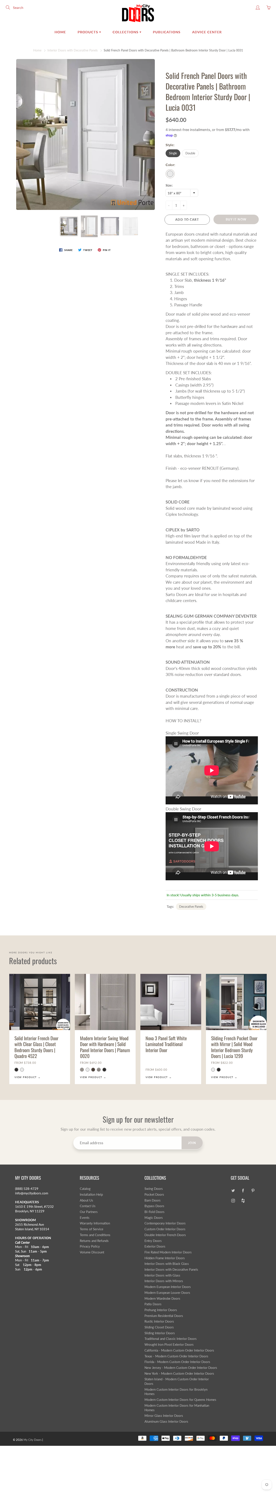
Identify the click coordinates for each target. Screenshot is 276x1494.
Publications (166, 32)
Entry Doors (153, 1241)
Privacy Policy (90, 1246)
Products (88, 32)
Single (173, 153)
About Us (86, 1200)
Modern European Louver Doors (167, 1292)
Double (190, 153)
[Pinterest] (253, 1190)
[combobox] (182, 193)
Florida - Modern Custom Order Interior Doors (177, 1362)
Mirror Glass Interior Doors (163, 1415)
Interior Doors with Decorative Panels (72, 50)
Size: (169, 185)
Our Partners (89, 1212)
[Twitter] (233, 1190)
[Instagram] (233, 1201)
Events (84, 1217)
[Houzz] (243, 1201)
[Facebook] (243, 1190)
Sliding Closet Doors (159, 1327)
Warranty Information (95, 1223)
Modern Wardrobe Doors (162, 1298)
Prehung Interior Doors (160, 1310)
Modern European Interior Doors (167, 1287)
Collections (126, 32)
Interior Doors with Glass (162, 1275)
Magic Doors (153, 1217)
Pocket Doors (154, 1194)
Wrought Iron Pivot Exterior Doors (169, 1344)
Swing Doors (153, 1188)
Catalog (85, 1188)
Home (60, 32)
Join (192, 1143)
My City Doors (33, 1439)
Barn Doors (152, 1200)
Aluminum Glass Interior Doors (166, 1421)
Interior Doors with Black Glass (166, 1264)
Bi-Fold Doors (154, 1212)
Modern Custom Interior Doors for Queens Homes (180, 1399)
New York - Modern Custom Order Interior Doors (179, 1373)
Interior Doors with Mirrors (163, 1281)
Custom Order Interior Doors (164, 1229)
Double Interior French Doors (165, 1235)
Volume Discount (92, 1252)
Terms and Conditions (95, 1235)
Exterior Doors (154, 1246)
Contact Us (88, 1206)
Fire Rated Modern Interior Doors (168, 1252)
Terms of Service (91, 1229)
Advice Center (207, 32)
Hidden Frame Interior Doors (164, 1258)
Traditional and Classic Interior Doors (170, 1339)
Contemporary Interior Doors (165, 1223)
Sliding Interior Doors (159, 1333)
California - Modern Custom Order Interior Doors (179, 1350)
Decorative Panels (191, 906)
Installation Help (91, 1194)
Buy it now (236, 219)
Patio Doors (153, 1304)
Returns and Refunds (94, 1241)
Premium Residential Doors (163, 1316)
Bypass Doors (154, 1206)
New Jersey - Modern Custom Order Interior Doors (180, 1367)
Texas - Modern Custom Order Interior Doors (176, 1356)
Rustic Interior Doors (159, 1321)
